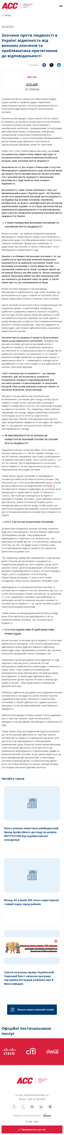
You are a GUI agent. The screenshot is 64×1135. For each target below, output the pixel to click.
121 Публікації (32, 89)
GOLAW (32, 84)
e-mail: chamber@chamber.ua (32, 1095)
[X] (51, 65)
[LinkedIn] (59, 65)
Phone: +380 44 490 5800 (32, 1099)
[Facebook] (44, 65)
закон (49, 482)
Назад (7, 15)
